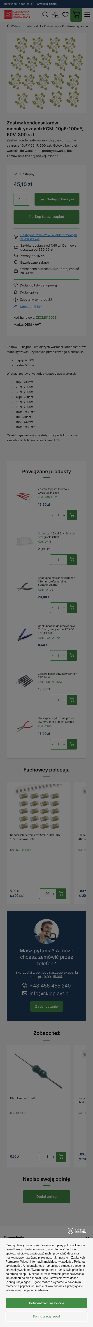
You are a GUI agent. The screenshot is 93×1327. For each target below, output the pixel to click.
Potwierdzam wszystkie (46, 1303)
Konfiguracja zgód (46, 1316)
